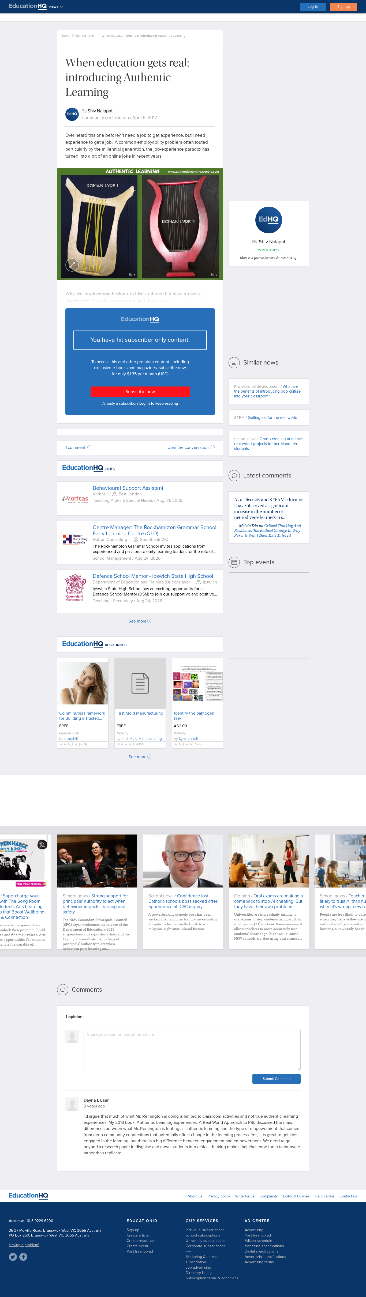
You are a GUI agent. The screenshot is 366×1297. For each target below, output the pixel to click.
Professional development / (267, 391)
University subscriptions (206, 1240)
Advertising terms (259, 1262)
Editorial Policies (296, 1196)
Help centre (324, 1196)
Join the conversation (189, 447)
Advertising (254, 1230)
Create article (138, 1235)
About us (195, 1196)
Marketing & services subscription (203, 1259)
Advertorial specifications (265, 1256)
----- (188, 1251)
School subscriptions (203, 1235)
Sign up (343, 7)
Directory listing (199, 1273)
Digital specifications (261, 1251)
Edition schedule (258, 1240)
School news (85, 35)
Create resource (140, 1240)
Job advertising (198, 1267)
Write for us (245, 1196)
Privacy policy (219, 1196)
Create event (137, 1246)
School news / (268, 444)
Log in (313, 7)
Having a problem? (24, 1245)
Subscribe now (140, 392)
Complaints (269, 1196)
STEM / (265, 417)
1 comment (76, 447)
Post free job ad (140, 1251)
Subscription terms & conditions (212, 1278)
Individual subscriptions (205, 1230)
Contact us (348, 1196)
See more (138, 621)
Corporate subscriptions (206, 1246)
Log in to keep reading (158, 403)
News (65, 35)
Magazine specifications (264, 1246)
